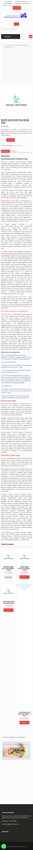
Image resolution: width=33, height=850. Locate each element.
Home (5, 45)
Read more (8, 577)
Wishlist (5, 5)
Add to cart (11, 140)
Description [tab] (5, 151)
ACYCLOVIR (16, 45)
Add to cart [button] (24, 577)
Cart (16, 5)
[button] (30, 36)
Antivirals (10, 45)
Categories (7, 36)
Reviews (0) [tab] (13, 151)
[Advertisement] (16, 65)
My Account (17, 8)
